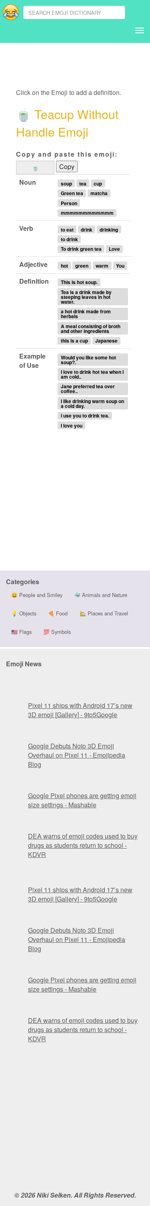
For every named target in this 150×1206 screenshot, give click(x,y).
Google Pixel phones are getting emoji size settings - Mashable (82, 800)
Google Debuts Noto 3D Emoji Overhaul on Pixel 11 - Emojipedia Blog (76, 755)
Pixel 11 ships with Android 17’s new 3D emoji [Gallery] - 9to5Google (80, 710)
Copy (66, 166)
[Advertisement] (79, 66)
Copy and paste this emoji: (67, 154)
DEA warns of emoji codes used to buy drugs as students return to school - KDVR (83, 845)
